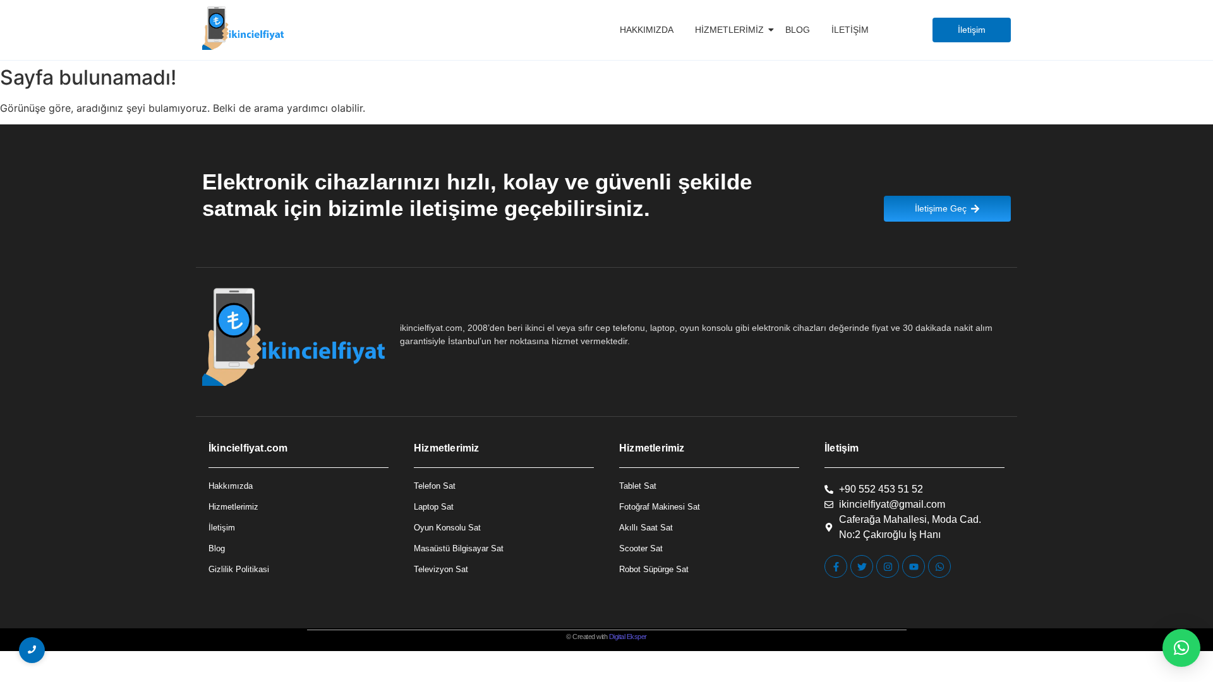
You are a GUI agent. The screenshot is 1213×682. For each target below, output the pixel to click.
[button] (1181, 648)
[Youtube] (913, 566)
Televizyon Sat (441, 569)
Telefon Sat (435, 486)
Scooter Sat (641, 548)
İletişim (850, 30)
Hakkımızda (646, 30)
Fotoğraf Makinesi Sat (659, 507)
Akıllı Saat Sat (646, 527)
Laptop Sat (434, 507)
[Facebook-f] (835, 566)
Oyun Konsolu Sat (447, 527)
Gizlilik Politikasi (238, 569)
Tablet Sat (637, 486)
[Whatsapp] (939, 566)
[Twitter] (861, 566)
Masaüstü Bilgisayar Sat (459, 548)
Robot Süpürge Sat (654, 569)
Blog (797, 30)
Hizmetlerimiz (729, 30)
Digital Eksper (628, 636)
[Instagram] (887, 566)
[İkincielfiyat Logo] (243, 28)
